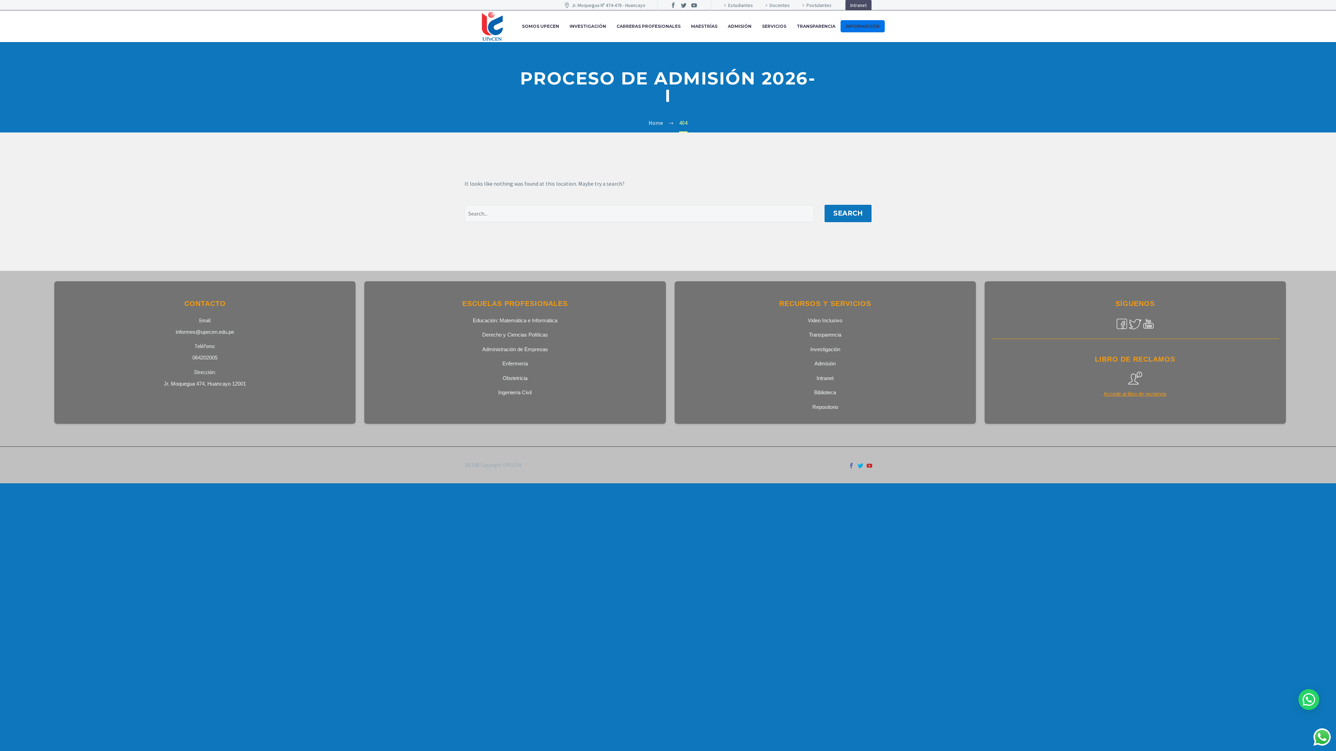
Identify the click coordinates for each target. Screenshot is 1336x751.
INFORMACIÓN (863, 26)
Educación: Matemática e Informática (515, 320)
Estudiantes (740, 5)
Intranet (858, 5)
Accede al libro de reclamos (1135, 394)
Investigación (825, 349)
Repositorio (825, 407)
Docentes (780, 5)
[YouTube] (694, 5)
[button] (1308, 699)
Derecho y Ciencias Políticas (515, 335)
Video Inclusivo (825, 320)
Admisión (825, 363)
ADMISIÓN (740, 26)
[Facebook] (673, 5)
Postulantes (819, 5)
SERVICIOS (774, 26)
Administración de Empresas (515, 349)
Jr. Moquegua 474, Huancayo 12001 (205, 384)
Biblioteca (825, 392)
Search (848, 213)
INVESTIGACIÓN (588, 26)
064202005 (204, 358)
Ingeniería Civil (515, 392)
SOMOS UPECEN (540, 26)
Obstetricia (515, 378)
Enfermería (515, 363)
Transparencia (816, 26)
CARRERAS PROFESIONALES (649, 26)
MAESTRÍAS (704, 26)
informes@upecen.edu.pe (205, 332)
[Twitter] (683, 5)
